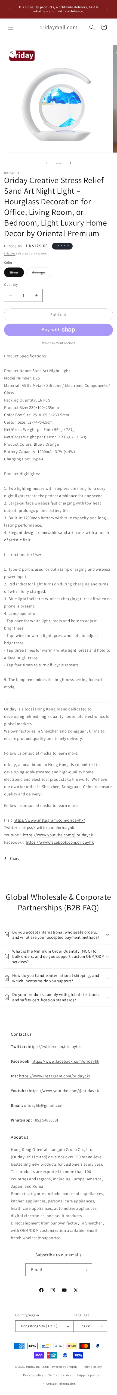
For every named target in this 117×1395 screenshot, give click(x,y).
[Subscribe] (86, 1269)
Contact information (61, 1383)
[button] (11, 27)
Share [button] (15, 858)
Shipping (10, 253)
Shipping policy (87, 1375)
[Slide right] (70, 163)
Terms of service (59, 1375)
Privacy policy (33, 1375)
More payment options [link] (58, 343)
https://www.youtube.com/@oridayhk (58, 834)
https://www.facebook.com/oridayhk (60, 842)
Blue (17, 273)
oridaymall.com (37, 1367)
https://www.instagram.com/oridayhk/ (49, 820)
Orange (41, 273)
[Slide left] (47, 163)
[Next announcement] (107, 9)
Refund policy (92, 1367)
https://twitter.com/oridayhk (47, 827)
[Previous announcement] (10, 9)
